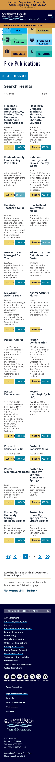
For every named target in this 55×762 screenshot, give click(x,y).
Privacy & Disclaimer (14, 646)
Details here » (27, 7)
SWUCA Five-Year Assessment (18, 664)
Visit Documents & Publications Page (19, 590)
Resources (18, 25)
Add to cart (21, 147)
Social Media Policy (13, 653)
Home (7, 25)
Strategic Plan (11, 660)
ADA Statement (11, 617)
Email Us (10, 698)
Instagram (33, 680)
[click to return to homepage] (19, 727)
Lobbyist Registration (14, 639)
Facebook (7, 680)
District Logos (12, 707)
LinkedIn (26, 680)
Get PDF (11, 147)
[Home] (27, 16)
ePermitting (10, 635)
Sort (44, 93)
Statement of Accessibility (16, 657)
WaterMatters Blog (14, 687)
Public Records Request (15, 650)
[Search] (48, 611)
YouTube (13, 680)
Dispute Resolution (13, 632)
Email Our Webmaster (15, 702)
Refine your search (14, 75)
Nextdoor (46, 680)
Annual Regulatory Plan (15, 621)
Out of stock (20, 195)
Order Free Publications (15, 643)
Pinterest (20, 680)
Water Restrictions (13, 668)
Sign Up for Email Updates (17, 693)
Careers (8, 625)
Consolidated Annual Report (18, 628)
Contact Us (10, 711)
